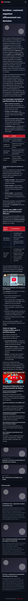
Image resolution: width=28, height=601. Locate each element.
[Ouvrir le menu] (25, 2)
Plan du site (20, 598)
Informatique (7, 2)
